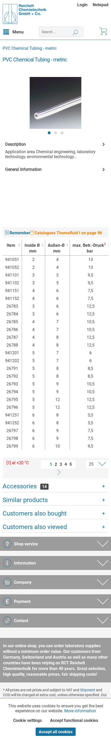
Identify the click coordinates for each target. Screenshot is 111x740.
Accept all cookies (56, 731)
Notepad (100, 4)
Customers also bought (35, 513)
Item (11, 245)
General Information (23, 169)
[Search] (75, 31)
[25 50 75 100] (93, 464)
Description (15, 144)
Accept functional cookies (74, 720)
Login (82, 4)
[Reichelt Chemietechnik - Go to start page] (25, 14)
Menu (18, 31)
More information (80, 710)
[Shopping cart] (103, 32)
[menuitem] (85, 5)
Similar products (25, 500)
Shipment (87, 690)
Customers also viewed (35, 527)
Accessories (25, 486)
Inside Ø (32, 248)
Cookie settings (27, 720)
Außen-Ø (56, 248)
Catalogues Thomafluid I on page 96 (68, 232)
